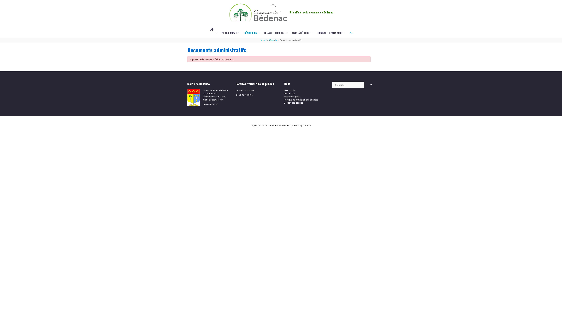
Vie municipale (229, 33)
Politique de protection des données (301, 99)
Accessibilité (289, 90)
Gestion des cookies (293, 102)
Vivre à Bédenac (300, 33)
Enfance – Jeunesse (274, 33)
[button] (351, 32)
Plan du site (289, 93)
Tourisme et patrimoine (330, 33)
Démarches (250, 33)
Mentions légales (292, 96)
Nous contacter (210, 104)
